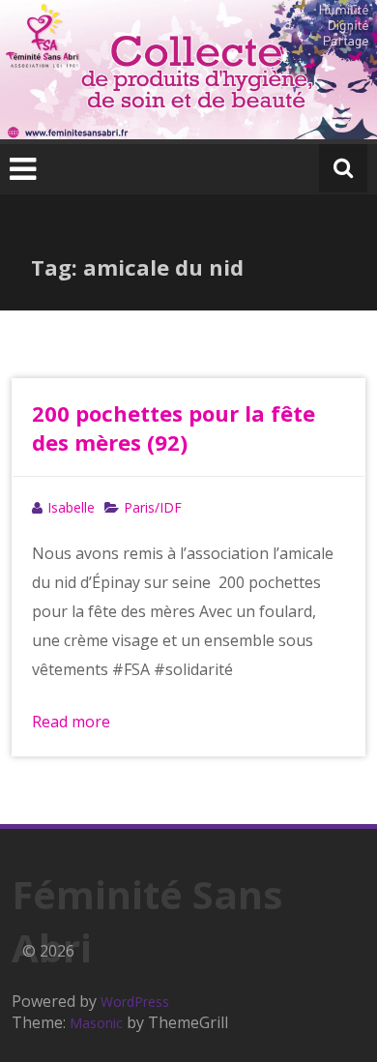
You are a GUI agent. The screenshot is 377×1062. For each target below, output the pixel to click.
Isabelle (71, 507)
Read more (71, 721)
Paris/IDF (153, 507)
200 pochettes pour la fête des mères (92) (173, 427)
